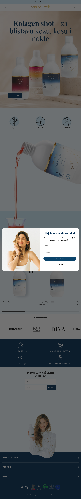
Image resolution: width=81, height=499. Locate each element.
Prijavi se (60, 259)
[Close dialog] (76, 230)
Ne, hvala (60, 264)
